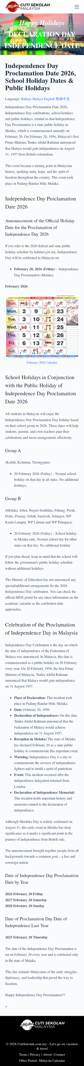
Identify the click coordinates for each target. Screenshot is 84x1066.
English (49, 98)
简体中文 (63, 98)
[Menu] (77, 6)
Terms (23, 1054)
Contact (59, 1054)
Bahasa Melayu (32, 98)
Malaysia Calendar (52, 1060)
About (47, 1054)
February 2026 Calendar (42, 362)
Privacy (35, 1054)
